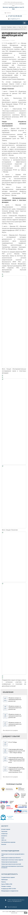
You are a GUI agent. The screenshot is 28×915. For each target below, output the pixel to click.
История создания (5, 829)
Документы (4, 835)
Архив (2, 837)
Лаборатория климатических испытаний (11, 864)
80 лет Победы (12, 742)
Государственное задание (8, 877)
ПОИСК (8, 13)
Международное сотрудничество (9, 891)
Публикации (4, 879)
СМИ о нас (3, 840)
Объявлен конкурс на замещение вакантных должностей (14, 699)
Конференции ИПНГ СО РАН (8, 888)
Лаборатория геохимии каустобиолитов (11, 857)
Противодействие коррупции (8, 842)
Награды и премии (6, 886)
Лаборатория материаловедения (9, 862)
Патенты (3, 882)
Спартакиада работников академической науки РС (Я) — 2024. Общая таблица (16, 751)
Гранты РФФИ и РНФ (6, 884)
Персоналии (4, 831)
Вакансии (3, 844)
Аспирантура (4, 833)
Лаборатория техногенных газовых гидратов (12, 859)
